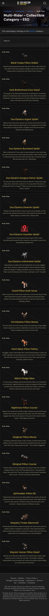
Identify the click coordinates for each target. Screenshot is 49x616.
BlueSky (21, 578)
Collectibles (19, 11)
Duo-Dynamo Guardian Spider (24, 234)
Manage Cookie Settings (15, 580)
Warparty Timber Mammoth (24, 522)
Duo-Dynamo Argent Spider (24, 119)
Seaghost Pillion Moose (24, 437)
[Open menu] (3, 3)
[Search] (45, 3)
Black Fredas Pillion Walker (24, 62)
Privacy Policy (31, 578)
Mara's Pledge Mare (24, 378)
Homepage (8, 11)
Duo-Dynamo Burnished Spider (24, 148)
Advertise (22, 583)
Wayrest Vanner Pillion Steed (24, 552)
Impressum (30, 580)
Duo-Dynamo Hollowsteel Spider (24, 261)
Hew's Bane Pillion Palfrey (24, 349)
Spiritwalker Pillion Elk (24, 493)
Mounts (30, 11)
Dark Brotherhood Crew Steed (24, 90)
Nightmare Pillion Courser (24, 407)
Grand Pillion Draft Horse (24, 290)
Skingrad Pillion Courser (24, 464)
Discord (13, 578)
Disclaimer (31, 583)
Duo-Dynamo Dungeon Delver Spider (24, 178)
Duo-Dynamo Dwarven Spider (24, 207)
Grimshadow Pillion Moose (24, 322)
